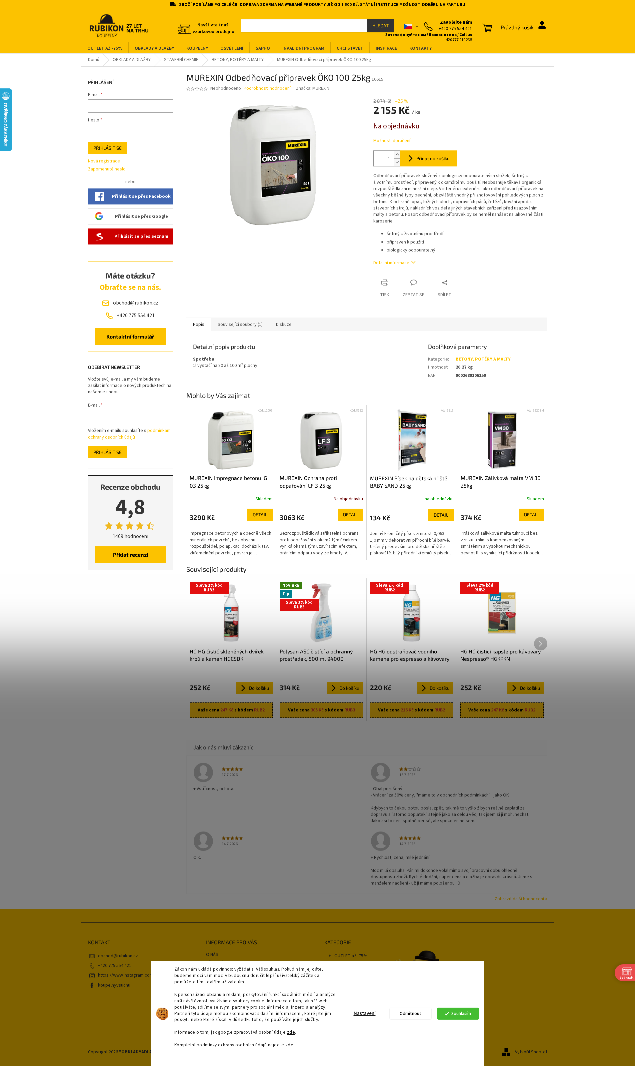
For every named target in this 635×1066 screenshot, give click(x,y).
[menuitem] (104, 48)
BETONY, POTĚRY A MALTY (483, 359)
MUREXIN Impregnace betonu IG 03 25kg (228, 481)
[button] (231, 532)
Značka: (312, 88)
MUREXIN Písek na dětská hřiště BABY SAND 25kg (408, 482)
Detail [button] (260, 514)
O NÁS (212, 954)
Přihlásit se (107, 148)
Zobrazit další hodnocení (519, 899)
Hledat (380, 25)
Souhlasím (461, 1013)
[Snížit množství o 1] (397, 162)
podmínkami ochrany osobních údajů (130, 434)
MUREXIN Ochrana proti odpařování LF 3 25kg (308, 481)
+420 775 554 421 (114, 965)
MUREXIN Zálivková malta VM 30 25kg (501, 481)
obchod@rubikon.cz (118, 956)
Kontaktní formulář (130, 336)
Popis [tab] (198, 324)
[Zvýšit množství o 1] (397, 154)
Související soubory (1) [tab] (240, 324)
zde (291, 1032)
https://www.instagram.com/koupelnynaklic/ (142, 975)
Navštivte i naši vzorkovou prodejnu (213, 28)
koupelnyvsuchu (114, 985)
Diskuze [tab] (284, 324)
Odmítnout (410, 1013)
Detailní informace (391, 262)
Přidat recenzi (130, 554)
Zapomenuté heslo (107, 169)
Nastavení (365, 1013)
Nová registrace (104, 161)
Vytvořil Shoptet (531, 1052)
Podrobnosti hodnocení (267, 88)
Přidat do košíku (433, 158)
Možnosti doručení (391, 141)
